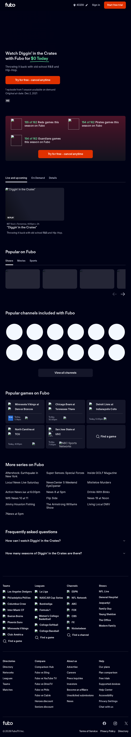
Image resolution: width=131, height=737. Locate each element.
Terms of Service (88, 731)
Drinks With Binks (98, 492)
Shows (9, 260)
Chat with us (106, 706)
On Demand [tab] (38, 178)
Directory (123, 731)
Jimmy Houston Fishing (20, 504)
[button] (114, 294)
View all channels (66, 372)
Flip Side (51, 498)
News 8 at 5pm (56, 492)
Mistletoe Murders (99, 482)
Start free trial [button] (115, 5)
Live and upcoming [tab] (16, 178)
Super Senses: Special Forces (65, 473)
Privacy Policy (107, 731)
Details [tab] (53, 178)
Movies (21, 260)
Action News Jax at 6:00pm (22, 492)
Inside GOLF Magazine (102, 473)
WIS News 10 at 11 (16, 498)
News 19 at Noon (98, 498)
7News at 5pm (14, 513)
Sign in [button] (96, 5)
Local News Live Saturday (22, 482)
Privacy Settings (108, 701)
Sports (33, 260)
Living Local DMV (98, 504)
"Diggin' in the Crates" (22, 227)
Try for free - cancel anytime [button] (32, 80)
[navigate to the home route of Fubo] (10, 5)
